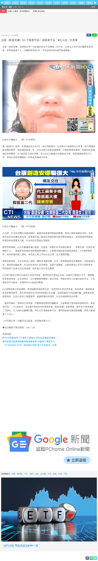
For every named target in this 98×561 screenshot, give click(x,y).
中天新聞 (14, 35)
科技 (56, 3)
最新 (7, 3)
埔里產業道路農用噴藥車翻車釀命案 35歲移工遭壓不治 (28, 341)
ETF (13, 474)
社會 (40, 3)
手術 (65, 474)
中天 (26, 474)
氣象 (93, 7)
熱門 (15, 3)
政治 (32, 3)
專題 (23, 3)
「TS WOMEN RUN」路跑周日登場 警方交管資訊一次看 (29, 345)
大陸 (73, 3)
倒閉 (31, 474)
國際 (65, 3)
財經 (48, 3)
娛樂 (89, 3)
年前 (49, 474)
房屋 (60, 474)
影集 (55, 474)
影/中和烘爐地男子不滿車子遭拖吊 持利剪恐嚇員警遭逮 (28, 338)
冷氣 (37, 474)
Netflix (19, 474)
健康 (81, 3)
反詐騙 (43, 474)
